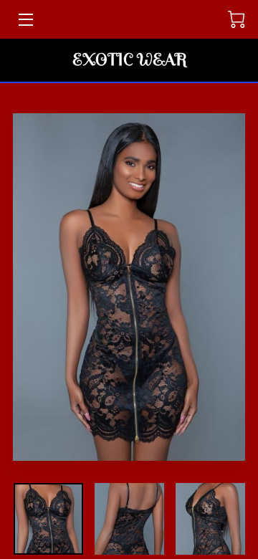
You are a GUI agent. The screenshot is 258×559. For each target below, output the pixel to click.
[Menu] (25, 20)
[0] (236, 19)
